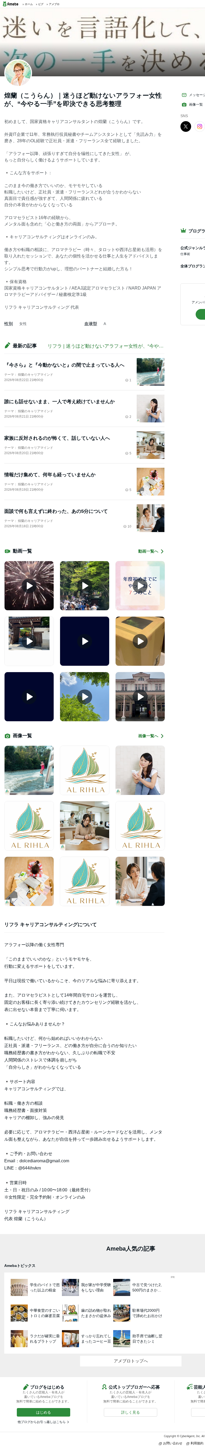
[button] (43, 1412)
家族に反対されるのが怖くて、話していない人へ (57, 438)
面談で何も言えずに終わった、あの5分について (56, 511)
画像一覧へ (148, 736)
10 (129, 526)
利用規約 (197, 1443)
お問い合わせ (172, 1443)
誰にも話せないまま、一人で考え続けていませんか (59, 401)
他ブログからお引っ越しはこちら (42, 1422)
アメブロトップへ (131, 1361)
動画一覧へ (148, 551)
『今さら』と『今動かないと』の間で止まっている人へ (64, 365)
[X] (185, 126)
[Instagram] (199, 126)
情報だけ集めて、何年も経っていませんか (50, 474)
